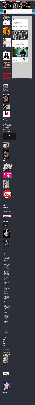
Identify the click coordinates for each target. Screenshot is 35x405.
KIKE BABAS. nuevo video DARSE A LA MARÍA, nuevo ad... (7, 308)
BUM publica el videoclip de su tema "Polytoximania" (6, 296)
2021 (3, 339)
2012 (3, 345)
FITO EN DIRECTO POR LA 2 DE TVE (6, 303)
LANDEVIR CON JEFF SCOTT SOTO (6, 284)
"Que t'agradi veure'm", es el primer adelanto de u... (6, 305)
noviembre (4, 253)
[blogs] (3, 393)
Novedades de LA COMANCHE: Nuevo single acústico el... (6, 265)
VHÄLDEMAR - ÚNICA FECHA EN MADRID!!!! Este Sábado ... (6, 331)
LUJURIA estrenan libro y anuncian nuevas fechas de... (6, 291)
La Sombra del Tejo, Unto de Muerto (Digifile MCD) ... (6, 282)
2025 (3, 250)
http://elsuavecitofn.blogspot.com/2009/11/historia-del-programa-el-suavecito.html (7, 211)
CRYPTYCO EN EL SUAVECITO (6, 268)
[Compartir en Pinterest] (22, 63)
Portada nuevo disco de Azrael (6, 293)
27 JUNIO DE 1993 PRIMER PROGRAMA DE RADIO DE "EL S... (7, 272)
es (5, 392)
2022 (3, 252)
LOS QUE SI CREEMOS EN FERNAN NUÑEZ (6, 352)
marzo (4, 337)
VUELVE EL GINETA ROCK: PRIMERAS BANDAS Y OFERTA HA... (6, 290)
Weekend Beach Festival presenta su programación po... (6, 328)
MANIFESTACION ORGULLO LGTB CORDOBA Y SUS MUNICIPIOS (6, 276)
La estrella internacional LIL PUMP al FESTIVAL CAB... (6, 274)
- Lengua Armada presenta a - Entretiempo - (6, 316)
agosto (4, 255)
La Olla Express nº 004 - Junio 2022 (6, 297)
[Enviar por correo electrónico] (20, 63)
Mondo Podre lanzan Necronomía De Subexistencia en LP (6, 327)
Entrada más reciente (14, 78)
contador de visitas (4, 201)
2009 (3, 347)
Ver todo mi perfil (6, 204)
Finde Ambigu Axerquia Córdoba (6, 332)
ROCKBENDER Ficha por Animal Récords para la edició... (6, 298)
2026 (3, 249)
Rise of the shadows (5, 312)
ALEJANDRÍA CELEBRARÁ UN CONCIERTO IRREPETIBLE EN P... (6, 285)
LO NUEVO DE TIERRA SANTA (6, 321)
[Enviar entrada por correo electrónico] (19, 63)
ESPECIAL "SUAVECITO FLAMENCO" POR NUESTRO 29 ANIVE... (7, 263)
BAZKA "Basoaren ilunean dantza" (6, 258)
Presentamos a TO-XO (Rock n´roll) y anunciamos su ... (6, 322)
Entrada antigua (30, 78)
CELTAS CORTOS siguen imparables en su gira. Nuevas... (7, 257)
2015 (3, 343)
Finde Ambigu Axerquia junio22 (6, 278)
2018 (3, 341)
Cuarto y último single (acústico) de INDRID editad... (6, 277)
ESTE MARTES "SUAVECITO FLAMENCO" (6, 269)
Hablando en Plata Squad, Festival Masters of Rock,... (6, 318)
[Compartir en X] (21, 63)
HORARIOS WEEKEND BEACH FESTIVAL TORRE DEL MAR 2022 (6, 260)
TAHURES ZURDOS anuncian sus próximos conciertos (6, 326)
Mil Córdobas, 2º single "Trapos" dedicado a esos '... (6, 262)
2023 (3, 251)
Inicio (22, 78)
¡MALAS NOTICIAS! (5, 275)
